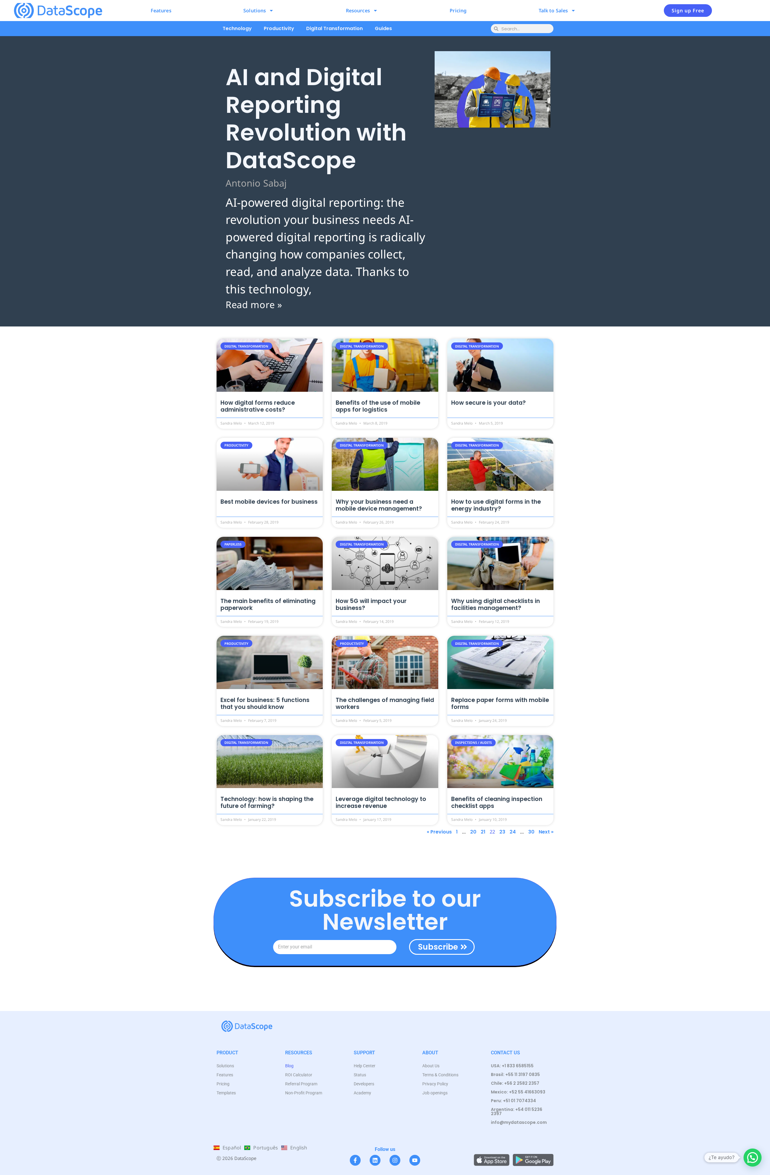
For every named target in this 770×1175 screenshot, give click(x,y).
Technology (237, 28)
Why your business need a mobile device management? (379, 505)
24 (513, 831)
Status (360, 1074)
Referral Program (301, 1083)
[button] (753, 1158)
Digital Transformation (334, 28)
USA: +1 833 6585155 (512, 1066)
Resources (358, 10)
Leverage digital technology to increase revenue (381, 802)
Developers (364, 1083)
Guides (383, 28)
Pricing (458, 10)
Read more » (254, 304)
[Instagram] (395, 1160)
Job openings (435, 1092)
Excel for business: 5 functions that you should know (265, 703)
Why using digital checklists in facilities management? (495, 604)
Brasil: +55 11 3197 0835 (515, 1074)
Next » (546, 831)
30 (531, 831)
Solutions (254, 10)
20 (473, 831)
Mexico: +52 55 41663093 (518, 1092)
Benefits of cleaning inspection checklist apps (496, 802)
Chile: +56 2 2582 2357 (515, 1083)
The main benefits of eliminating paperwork (268, 604)
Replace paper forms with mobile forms (500, 703)
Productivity (279, 28)
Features (161, 10)
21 (483, 831)
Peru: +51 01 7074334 (513, 1101)
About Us (430, 1065)
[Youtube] (414, 1160)
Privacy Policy (435, 1083)
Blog (289, 1065)
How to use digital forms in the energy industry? (496, 505)
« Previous (439, 831)
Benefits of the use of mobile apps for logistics (378, 406)
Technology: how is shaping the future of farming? (266, 802)
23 (502, 831)
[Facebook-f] (355, 1160)
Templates (226, 1092)
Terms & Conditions (440, 1074)
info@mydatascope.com (519, 1122)
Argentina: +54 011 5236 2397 (516, 1111)
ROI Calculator (298, 1074)
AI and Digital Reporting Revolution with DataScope (316, 118)
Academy (362, 1092)
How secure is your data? (488, 403)
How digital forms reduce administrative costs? (257, 406)
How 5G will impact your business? (371, 604)
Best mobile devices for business (269, 502)
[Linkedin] (375, 1160)
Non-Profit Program (303, 1092)
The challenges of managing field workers (385, 703)
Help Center (364, 1065)
